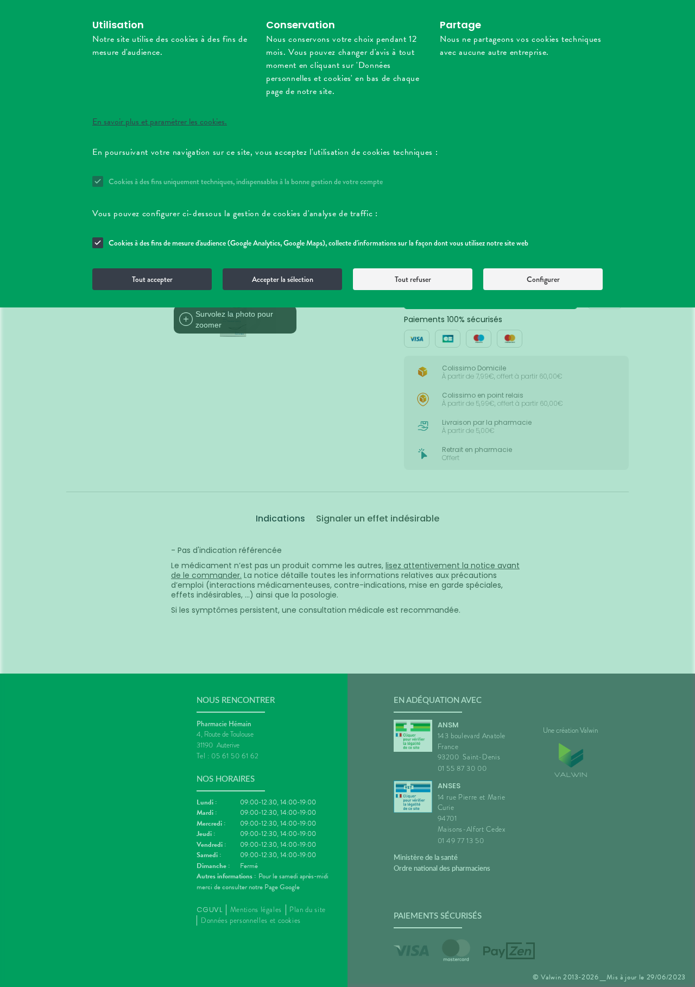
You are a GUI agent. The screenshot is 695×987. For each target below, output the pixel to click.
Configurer (543, 279)
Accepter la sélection (282, 279)
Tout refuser (413, 279)
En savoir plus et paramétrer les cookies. (159, 121)
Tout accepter (152, 279)
